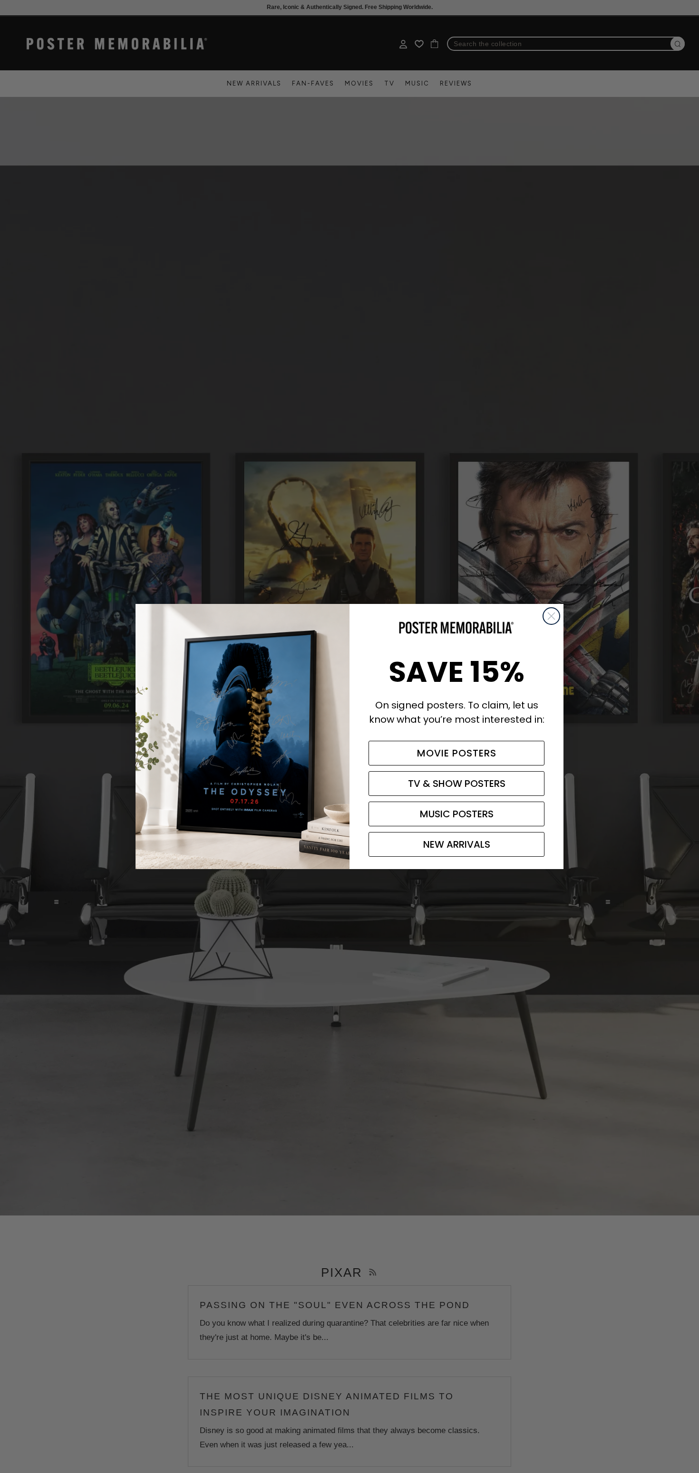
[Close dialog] (551, 616)
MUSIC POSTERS (457, 814)
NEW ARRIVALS (456, 844)
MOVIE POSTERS (456, 753)
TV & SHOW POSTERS (456, 783)
